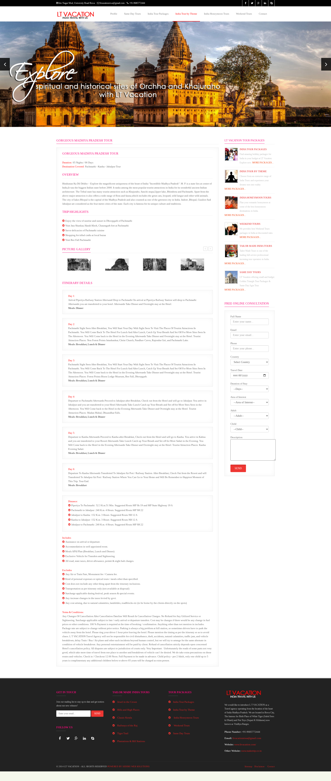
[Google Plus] (76, 738)
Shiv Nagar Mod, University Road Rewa (76, 3)
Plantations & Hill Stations (131, 741)
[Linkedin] (84, 738)
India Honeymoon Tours (216, 13)
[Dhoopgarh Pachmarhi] (117, 264)
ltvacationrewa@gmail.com (112, 3)
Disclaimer (259, 766)
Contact (263, 13)
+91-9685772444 (137, 3)
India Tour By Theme (253, 171)
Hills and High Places (128, 709)
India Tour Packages (158, 13)
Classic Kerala (124, 717)
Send (238, 468)
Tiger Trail (122, 733)
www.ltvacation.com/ (245, 744)
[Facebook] (59, 738)
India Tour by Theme (186, 13)
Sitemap (248, 766)
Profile (113, 13)
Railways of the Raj (127, 725)
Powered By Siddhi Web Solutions (128, 766)
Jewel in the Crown (127, 701)
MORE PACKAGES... (263, 162)
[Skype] (92, 738)
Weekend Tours (244, 13)
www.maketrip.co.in (251, 750)
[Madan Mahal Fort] (192, 264)
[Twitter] (68, 738)
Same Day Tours (132, 13)
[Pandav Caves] (79, 264)
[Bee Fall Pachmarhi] (155, 264)
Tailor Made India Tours (256, 245)
